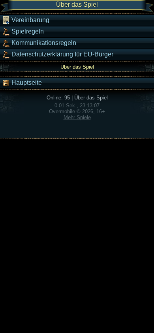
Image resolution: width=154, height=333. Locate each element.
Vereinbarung (29, 20)
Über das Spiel (91, 98)
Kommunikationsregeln (43, 42)
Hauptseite (26, 82)
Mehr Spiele (77, 117)
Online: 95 (58, 98)
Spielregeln (27, 31)
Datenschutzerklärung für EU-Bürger (61, 54)
